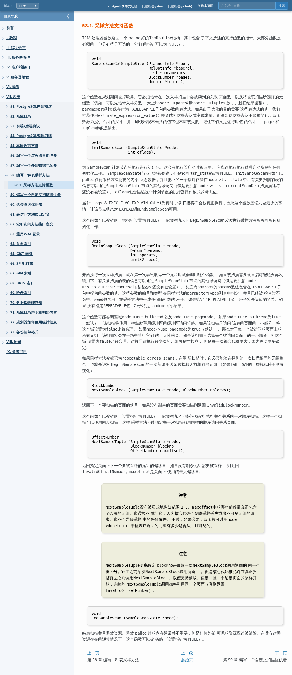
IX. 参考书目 (16, 351)
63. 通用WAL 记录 (25, 234)
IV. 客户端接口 (18, 67)
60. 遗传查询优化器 (26, 204)
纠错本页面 (205, 5)
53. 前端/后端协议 (25, 126)
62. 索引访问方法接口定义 (31, 224)
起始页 (187, 659)
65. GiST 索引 (21, 253)
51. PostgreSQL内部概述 (31, 106)
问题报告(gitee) (152, 6)
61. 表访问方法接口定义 (30, 214)
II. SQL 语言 (16, 47)
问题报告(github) (180, 6)
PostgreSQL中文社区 (122, 6)
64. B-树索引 (20, 243)
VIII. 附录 (13, 341)
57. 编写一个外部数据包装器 (33, 165)
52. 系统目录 (20, 116)
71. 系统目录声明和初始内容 (33, 312)
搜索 (282, 5)
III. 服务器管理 (18, 57)
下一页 (281, 653)
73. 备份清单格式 (24, 332)
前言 (10, 28)
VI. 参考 (12, 86)
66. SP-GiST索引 (23, 263)
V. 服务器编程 (17, 77)
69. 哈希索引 (20, 292)
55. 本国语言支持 (24, 145)
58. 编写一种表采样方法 (30, 175)
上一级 (187, 653)
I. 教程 (11, 37)
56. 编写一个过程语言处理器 (33, 155)
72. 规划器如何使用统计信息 (33, 322)
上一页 (93, 653)
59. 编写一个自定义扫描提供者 (35, 194)
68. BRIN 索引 (22, 283)
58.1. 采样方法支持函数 (33, 185)
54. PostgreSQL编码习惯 (31, 135)
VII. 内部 (13, 96)
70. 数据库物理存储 (26, 302)
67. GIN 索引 (20, 273)
